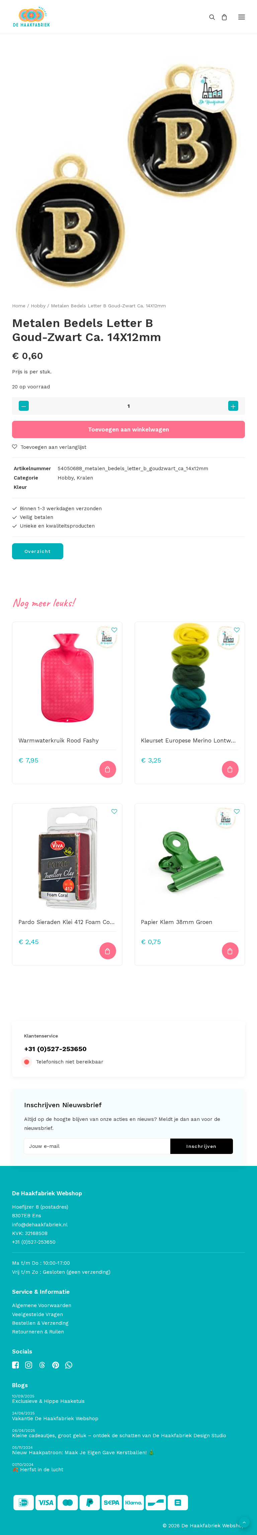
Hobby (38, 305)
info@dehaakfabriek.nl (40, 1225)
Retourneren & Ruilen (38, 1332)
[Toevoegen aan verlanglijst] (114, 629)
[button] (241, 17)
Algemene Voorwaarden (41, 1305)
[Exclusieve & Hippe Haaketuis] (128, 1399)
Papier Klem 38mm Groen (176, 922)
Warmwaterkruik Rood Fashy (58, 740)
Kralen (85, 478)
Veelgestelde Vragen (37, 1314)
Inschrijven (201, 1146)
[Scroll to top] (244, 1522)
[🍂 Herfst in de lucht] (128, 1468)
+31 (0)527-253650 (55, 1049)
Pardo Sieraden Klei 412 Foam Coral (67, 922)
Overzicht (37, 551)
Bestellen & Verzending (40, 1323)
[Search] (209, 17)
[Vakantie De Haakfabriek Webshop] (128, 1416)
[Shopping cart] (221, 17)
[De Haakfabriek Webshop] (31, 17)
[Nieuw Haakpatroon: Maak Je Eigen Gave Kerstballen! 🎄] (128, 1451)
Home (18, 305)
